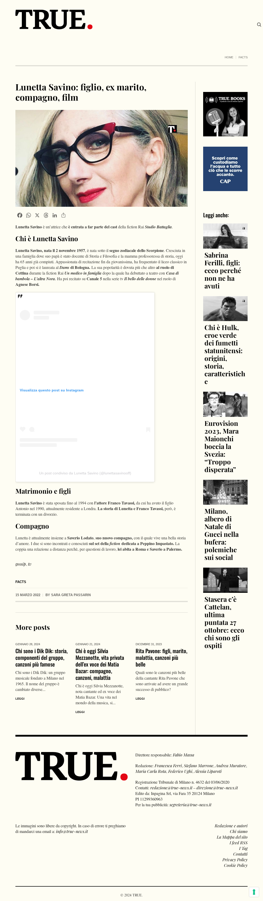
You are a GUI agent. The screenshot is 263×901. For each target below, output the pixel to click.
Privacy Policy (235, 859)
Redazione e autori (231, 825)
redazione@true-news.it (171, 787)
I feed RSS (239, 842)
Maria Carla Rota (150, 771)
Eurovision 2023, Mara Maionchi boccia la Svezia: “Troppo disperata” (221, 446)
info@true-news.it (72, 831)
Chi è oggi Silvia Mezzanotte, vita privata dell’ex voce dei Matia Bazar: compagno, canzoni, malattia (100, 664)
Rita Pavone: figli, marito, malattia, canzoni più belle (161, 657)
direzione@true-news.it (217, 787)
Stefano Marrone (198, 765)
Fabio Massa (183, 754)
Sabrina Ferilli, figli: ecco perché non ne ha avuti (222, 270)
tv (30, 564)
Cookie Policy (236, 865)
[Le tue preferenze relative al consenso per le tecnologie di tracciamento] (254, 892)
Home (229, 57)
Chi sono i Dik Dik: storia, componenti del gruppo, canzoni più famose (41, 657)
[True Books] (225, 133)
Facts (243, 57)
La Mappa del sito (232, 837)
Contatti (240, 854)
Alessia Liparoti (208, 771)
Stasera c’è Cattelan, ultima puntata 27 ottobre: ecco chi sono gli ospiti (224, 622)
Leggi (19, 698)
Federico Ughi (180, 771)
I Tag (243, 848)
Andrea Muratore (230, 765)
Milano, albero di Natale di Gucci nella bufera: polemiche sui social (221, 534)
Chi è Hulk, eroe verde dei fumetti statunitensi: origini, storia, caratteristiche (224, 354)
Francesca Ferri (168, 765)
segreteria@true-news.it (190, 804)
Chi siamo (239, 831)
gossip (20, 564)
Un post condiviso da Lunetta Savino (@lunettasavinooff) (85, 473)
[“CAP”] (225, 168)
